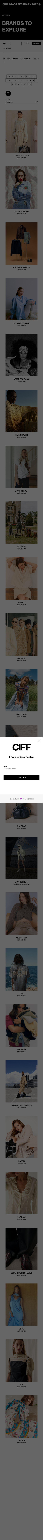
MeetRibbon (29, 799)
